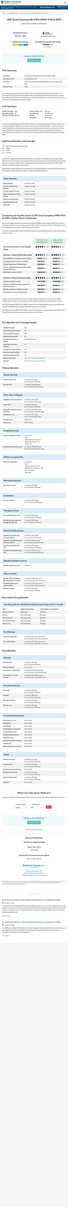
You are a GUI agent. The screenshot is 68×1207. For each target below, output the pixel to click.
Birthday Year (36, 804)
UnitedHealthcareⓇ (12, 13)
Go (48, 807)
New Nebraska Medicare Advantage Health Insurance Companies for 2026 (31, 922)
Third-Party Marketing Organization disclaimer (47, 882)
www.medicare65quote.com (22, 882)
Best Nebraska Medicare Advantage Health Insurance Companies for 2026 (31, 900)
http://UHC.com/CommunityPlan (34, 358)
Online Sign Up (34, 60)
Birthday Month (21, 804)
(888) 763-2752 (62, 6)
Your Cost (18, 36)
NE (4, 13)
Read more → (6, 915)
